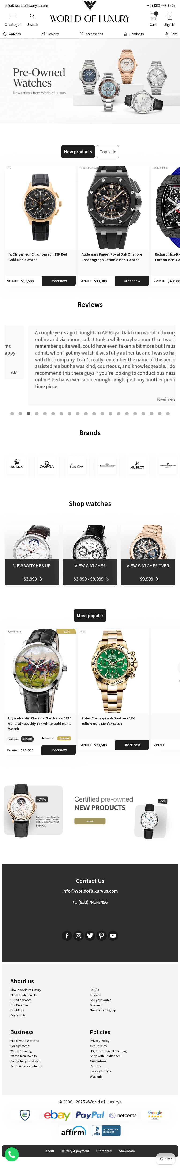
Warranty (96, 1076)
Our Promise (19, 1005)
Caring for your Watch (25, 1061)
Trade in (95, 995)
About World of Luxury (25, 990)
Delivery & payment (75, 1151)
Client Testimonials (23, 995)
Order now (58, 281)
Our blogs (17, 1010)
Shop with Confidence (105, 1056)
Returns (95, 1066)
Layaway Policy (100, 1071)
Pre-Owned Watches (24, 1041)
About (49, 1151)
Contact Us (18, 1015)
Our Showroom (20, 1000)
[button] (12, 413)
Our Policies (98, 1046)
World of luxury (90, 18)
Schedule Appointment (26, 1066)
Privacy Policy (99, 1041)
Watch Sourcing (21, 1051)
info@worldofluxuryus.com (26, 5)
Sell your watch (100, 1000)
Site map (96, 1005)
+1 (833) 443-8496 (161, 5)
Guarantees (98, 1061)
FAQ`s (94, 990)
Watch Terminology (23, 1056)
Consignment (19, 1046)
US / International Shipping (108, 1051)
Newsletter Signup (103, 1010)
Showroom (127, 1151)
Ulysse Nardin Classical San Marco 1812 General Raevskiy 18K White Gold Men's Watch (39, 723)
